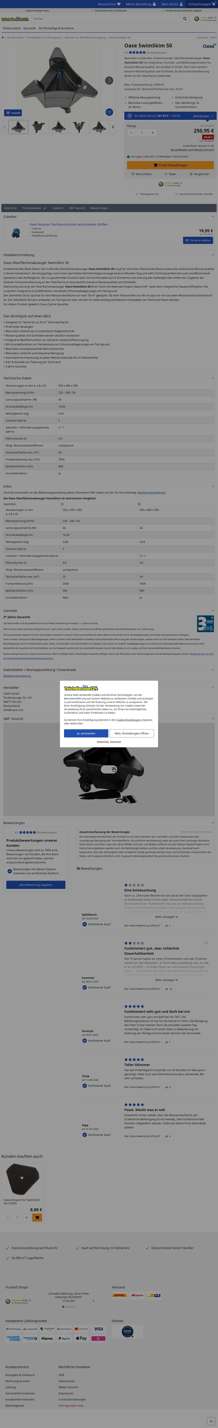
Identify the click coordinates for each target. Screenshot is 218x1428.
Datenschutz (103, 741)
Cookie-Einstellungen (128, 719)
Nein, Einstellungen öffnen (132, 733)
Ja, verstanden (86, 733)
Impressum (115, 741)
